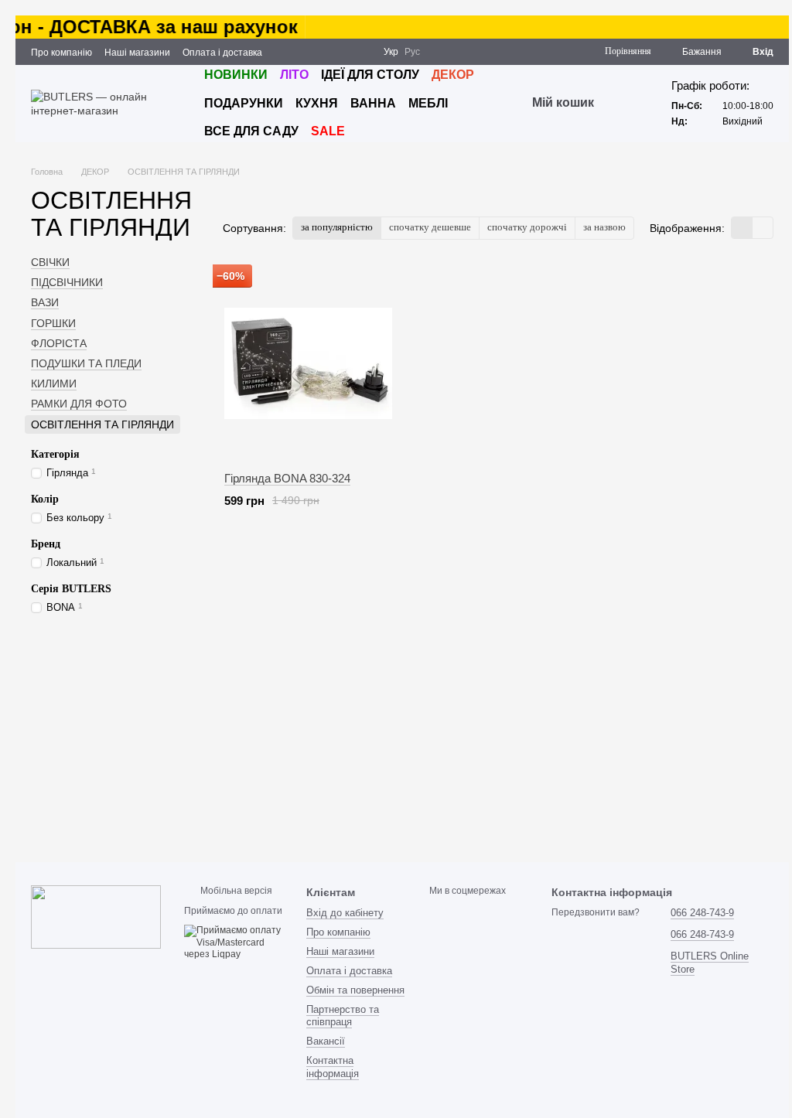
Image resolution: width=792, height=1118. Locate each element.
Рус (412, 51)
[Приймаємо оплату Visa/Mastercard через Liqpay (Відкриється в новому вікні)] (233, 942)
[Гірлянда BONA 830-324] (308, 363)
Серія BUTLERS (71, 589)
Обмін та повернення (355, 990)
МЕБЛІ (428, 103)
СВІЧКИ (50, 262)
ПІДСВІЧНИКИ (67, 282)
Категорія (55, 454)
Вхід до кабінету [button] (345, 913)
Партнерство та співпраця (342, 1016)
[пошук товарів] (621, 103)
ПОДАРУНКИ (243, 103)
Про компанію (61, 52)
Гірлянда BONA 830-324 (287, 478)
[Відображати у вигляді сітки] (742, 227)
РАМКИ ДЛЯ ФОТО (79, 403)
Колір (45, 499)
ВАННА (373, 103)
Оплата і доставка (222, 52)
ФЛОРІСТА (59, 343)
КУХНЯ (316, 103)
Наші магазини (137, 52)
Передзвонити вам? (595, 912)
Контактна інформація (332, 1067)
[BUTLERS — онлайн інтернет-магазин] (96, 916)
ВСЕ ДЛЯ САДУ (251, 131)
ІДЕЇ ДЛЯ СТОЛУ (370, 74)
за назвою (604, 227)
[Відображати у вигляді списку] (763, 227)
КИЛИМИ (54, 383)
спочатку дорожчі (527, 227)
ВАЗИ (45, 302)
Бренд (45, 544)
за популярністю (337, 227)
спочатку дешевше (430, 227)
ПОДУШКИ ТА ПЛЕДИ (86, 363)
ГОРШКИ (53, 323)
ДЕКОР (453, 74)
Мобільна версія (235, 890)
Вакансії (325, 1041)
